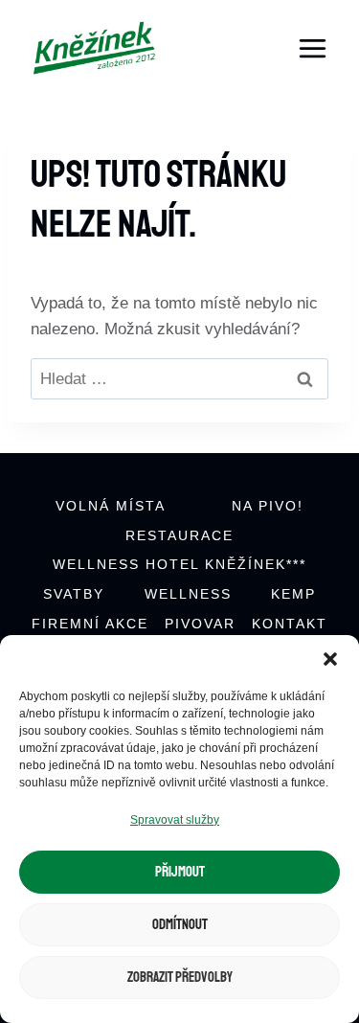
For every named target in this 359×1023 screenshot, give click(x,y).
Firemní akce (90, 623)
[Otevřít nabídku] (312, 48)
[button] (330, 659)
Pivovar (200, 623)
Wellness (188, 594)
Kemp (293, 594)
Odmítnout (180, 925)
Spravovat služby (174, 820)
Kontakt (289, 623)
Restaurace (179, 535)
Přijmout (180, 872)
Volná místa (111, 505)
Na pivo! (267, 505)
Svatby (73, 594)
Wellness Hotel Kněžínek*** (179, 564)
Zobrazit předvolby (180, 977)
